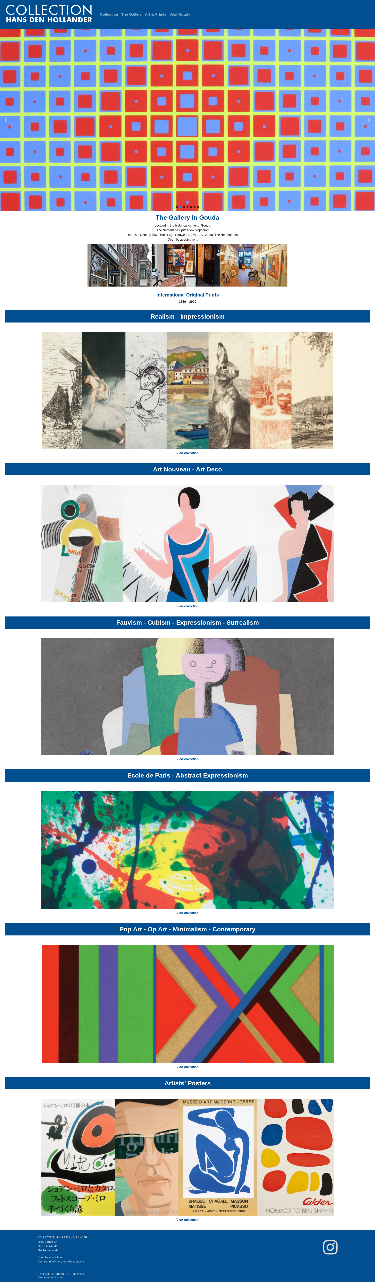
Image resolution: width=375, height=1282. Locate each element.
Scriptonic (58, 1277)
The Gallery (131, 14)
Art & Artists (155, 14)
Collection (109, 14)
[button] (187, 120)
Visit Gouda (180, 14)
